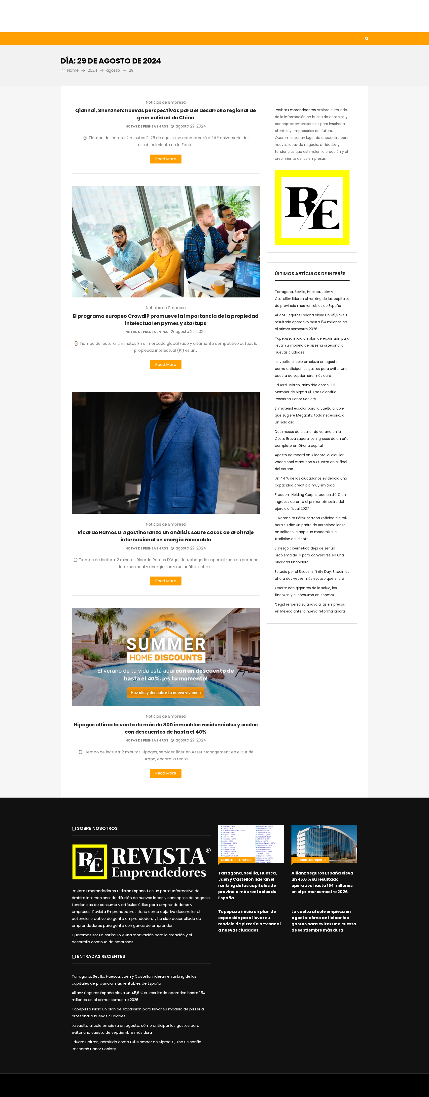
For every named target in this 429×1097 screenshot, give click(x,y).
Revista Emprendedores (295, 109)
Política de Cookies (283, 1087)
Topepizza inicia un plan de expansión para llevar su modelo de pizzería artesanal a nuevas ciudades (312, 345)
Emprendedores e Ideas (192, 38)
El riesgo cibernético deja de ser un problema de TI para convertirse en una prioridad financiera (309, 555)
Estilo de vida (101, 38)
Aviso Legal (214, 1087)
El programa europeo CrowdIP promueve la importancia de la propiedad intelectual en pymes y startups (165, 320)
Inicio (71, 38)
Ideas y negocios (142, 38)
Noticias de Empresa (166, 102)
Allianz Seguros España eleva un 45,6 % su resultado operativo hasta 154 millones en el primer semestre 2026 (311, 322)
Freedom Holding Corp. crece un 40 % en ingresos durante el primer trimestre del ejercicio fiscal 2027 (310, 501)
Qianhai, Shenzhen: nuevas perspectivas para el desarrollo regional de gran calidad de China (165, 114)
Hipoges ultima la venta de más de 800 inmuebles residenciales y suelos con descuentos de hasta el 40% (166, 728)
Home (72, 70)
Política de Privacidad (245, 1087)
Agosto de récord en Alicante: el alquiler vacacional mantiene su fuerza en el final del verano (311, 461)
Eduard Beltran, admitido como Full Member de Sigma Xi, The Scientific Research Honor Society (305, 392)
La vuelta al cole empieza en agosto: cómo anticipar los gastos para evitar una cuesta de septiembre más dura (311, 368)
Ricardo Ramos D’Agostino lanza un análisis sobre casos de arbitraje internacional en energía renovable (166, 536)
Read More (165, 159)
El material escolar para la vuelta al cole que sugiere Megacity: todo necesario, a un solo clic (309, 415)
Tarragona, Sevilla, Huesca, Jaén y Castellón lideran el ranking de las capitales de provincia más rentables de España (312, 298)
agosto (113, 70)
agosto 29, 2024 (191, 126)
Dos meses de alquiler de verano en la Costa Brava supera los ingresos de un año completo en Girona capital (312, 438)
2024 (92, 70)
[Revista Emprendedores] (110, 16)
